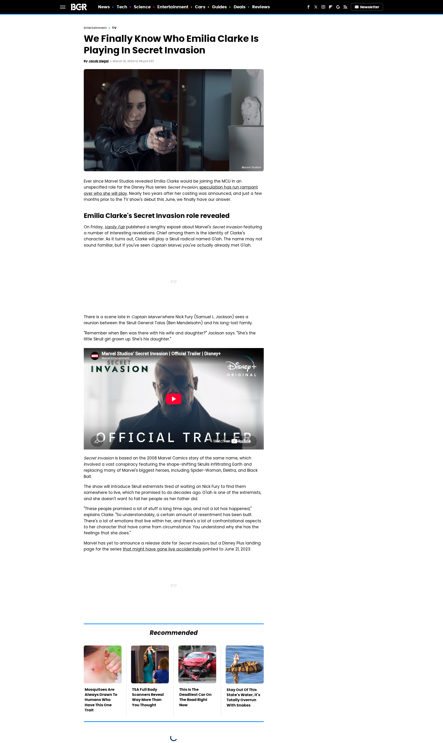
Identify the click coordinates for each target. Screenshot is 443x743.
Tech (122, 6)
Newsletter (369, 7)
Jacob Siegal (99, 61)
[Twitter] (316, 7)
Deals (240, 6)
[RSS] (345, 7)
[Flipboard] (330, 7)
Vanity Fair (115, 227)
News (104, 6)
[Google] (338, 7)
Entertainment (172, 6)
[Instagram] (323, 7)
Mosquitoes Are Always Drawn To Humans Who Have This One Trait (101, 700)
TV (114, 28)
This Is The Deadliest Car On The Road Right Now (195, 697)
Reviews (261, 6)
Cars (200, 6)
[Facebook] (308, 7)
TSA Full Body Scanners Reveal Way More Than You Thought (148, 697)
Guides (219, 6)
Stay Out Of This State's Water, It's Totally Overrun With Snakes (243, 697)
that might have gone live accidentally (162, 549)
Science (142, 6)
